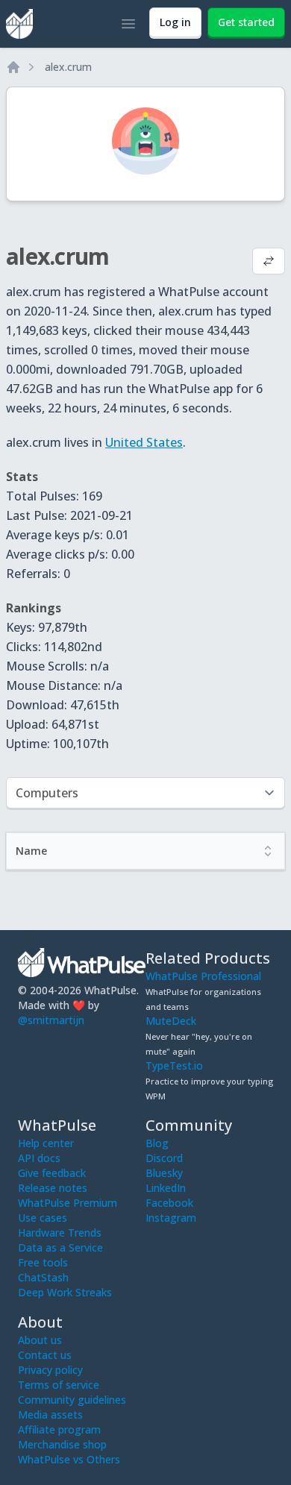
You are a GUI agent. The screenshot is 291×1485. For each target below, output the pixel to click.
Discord (164, 1158)
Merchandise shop (62, 1444)
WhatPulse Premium (67, 1203)
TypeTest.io (174, 1065)
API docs (39, 1158)
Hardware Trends (59, 1232)
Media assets (50, 1414)
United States (144, 442)
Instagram (171, 1218)
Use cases (42, 1218)
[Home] (13, 67)
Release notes (52, 1188)
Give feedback (52, 1173)
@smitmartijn (51, 1020)
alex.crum (68, 67)
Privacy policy (50, 1370)
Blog (157, 1143)
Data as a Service (60, 1247)
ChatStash (43, 1277)
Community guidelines (72, 1400)
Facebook (169, 1203)
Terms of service (58, 1385)
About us (40, 1340)
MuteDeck (171, 1021)
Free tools (43, 1262)
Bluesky (164, 1173)
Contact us (45, 1355)
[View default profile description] (268, 262)
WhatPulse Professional (203, 976)
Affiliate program (59, 1429)
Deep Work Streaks (65, 1292)
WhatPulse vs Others (69, 1459)
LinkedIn (166, 1188)
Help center (46, 1143)
